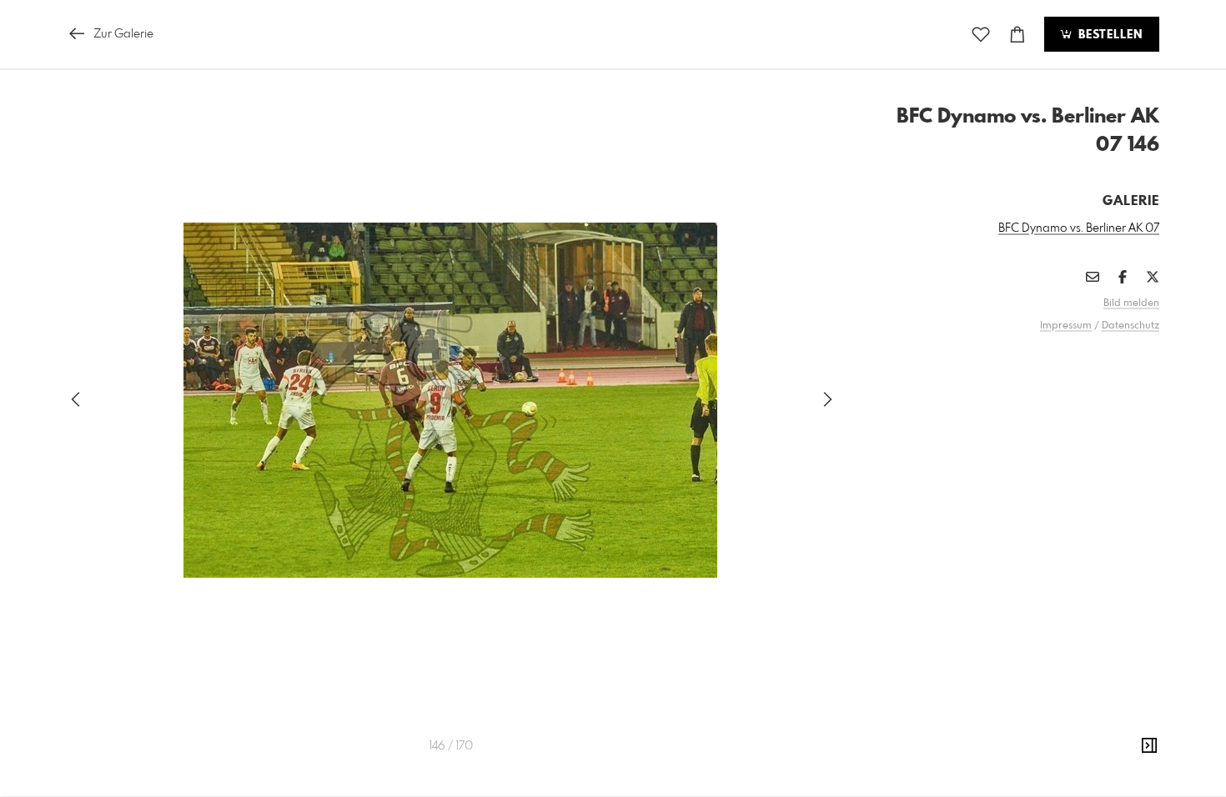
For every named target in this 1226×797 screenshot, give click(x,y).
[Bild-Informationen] (1149, 746)
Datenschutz (1130, 326)
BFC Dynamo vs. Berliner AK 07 (1078, 228)
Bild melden (1131, 303)
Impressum (1066, 326)
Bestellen (1108, 35)
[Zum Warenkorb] (1017, 34)
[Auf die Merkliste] (981, 34)
